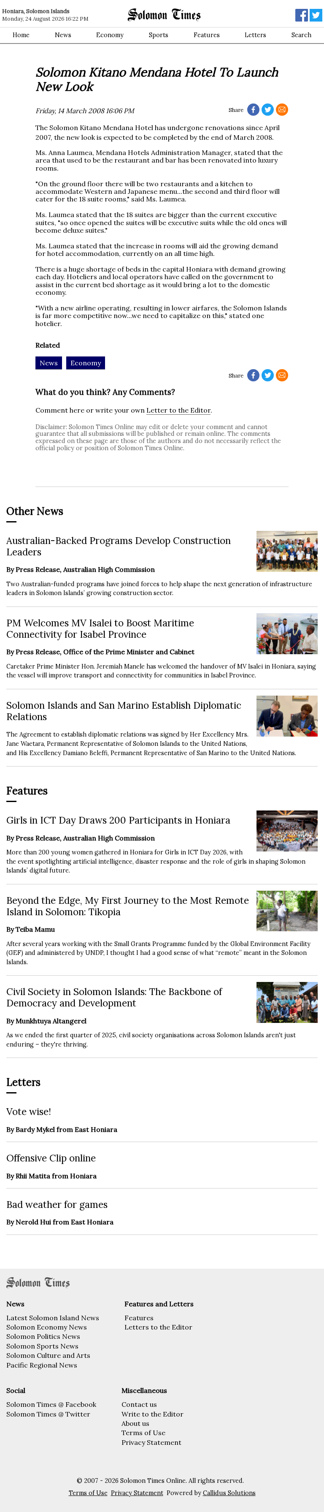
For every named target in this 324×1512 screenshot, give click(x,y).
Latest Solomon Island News (52, 1317)
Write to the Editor (153, 1414)
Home (21, 35)
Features (207, 35)
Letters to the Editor (158, 1327)
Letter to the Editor (178, 410)
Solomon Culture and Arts (48, 1355)
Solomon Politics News (43, 1336)
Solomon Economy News (46, 1327)
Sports (158, 35)
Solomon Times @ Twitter (48, 1414)
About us (135, 1423)
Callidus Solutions (229, 1493)
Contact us (139, 1404)
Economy (110, 35)
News (63, 35)
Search (301, 35)
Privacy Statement (151, 1442)
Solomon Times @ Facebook (51, 1404)
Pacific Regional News (41, 1365)
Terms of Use (143, 1432)
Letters (255, 35)
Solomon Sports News (42, 1346)
